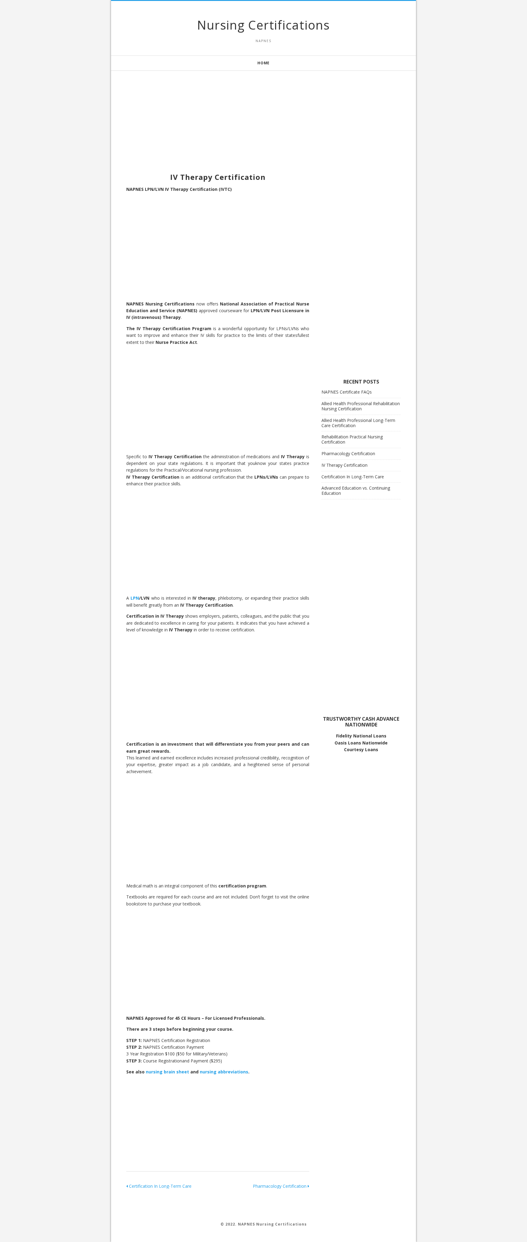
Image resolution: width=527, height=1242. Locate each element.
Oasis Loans (348, 743)
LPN (135, 598)
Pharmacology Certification (280, 1186)
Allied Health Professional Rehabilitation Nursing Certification (360, 406)
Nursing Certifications (263, 24)
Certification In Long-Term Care (160, 1186)
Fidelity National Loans (361, 736)
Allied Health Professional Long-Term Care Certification (358, 422)
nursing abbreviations (224, 1072)
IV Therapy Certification (344, 465)
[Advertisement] (263, 113)
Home (263, 63)
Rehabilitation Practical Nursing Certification (352, 439)
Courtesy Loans (361, 749)
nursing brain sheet (167, 1072)
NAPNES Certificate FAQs (346, 392)
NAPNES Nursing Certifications (272, 1224)
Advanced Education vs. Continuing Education (355, 490)
